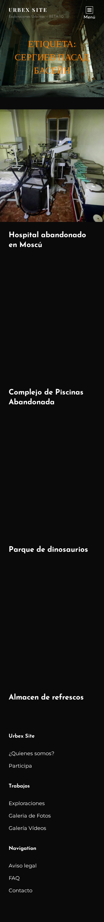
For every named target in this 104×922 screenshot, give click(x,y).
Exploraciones (27, 803)
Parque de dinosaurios (48, 550)
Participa (20, 766)
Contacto (20, 890)
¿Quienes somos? (31, 753)
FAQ (14, 878)
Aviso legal (23, 866)
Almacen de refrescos (46, 698)
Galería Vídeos (27, 828)
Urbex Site (28, 9)
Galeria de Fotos (30, 816)
